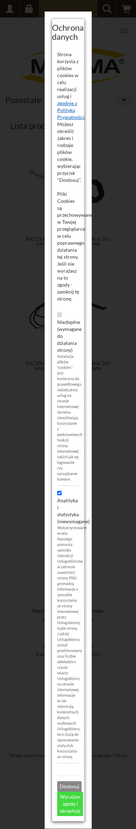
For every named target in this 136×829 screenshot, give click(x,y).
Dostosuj (69, 786)
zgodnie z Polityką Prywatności (70, 110)
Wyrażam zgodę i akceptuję (70, 804)
